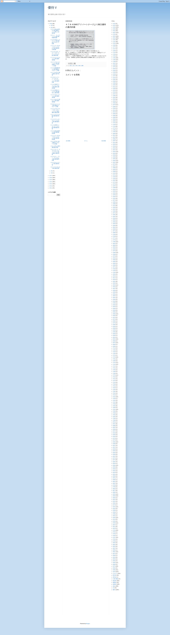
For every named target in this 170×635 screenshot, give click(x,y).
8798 (114, 487)
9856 (114, 550)
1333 (114, 45)
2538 (114, 103)
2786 (114, 130)
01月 (114, 23)
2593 (114, 108)
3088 (114, 167)
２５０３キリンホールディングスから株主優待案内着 (55, 121)
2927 (114, 149)
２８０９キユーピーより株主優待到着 (55, 164)
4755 (114, 270)
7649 (114, 404)
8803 (114, 488)
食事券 (114, 584)
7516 (114, 384)
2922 (114, 148)
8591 (114, 478)
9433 (114, 521)
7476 (114, 375)
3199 (114, 187)
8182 (114, 442)
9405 (114, 517)
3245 (114, 194)
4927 (114, 288)
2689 (114, 117)
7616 (114, 396)
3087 (114, 166)
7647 (114, 402)
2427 (114, 94)
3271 (114, 200)
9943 (114, 557)
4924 (114, 286)
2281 (114, 79)
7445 (114, 369)
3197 (114, 185)
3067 (114, 162)
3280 (114, 202)
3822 (114, 243)
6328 (114, 328)
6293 (114, 326)
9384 (114, 512)
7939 (114, 413)
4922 (114, 283)
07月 (114, 34)
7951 (114, 416)
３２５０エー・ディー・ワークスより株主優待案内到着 (55, 158)
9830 (114, 542)
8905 (114, 494)
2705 (114, 124)
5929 (114, 306)
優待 (82, 65)
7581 (114, 391)
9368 (114, 510)
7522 (114, 386)
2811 (114, 135)
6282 (114, 324)
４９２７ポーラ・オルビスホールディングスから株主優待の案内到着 (55, 152)
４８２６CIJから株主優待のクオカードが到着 (55, 143)
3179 (114, 184)
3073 (114, 164)
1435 (114, 50)
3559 (114, 222)
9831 (114, 544)
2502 (114, 99)
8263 (114, 452)
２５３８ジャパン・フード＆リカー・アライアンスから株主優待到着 (55, 80)
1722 (114, 52)
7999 (114, 420)
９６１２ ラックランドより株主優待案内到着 (55, 36)
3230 (114, 193)
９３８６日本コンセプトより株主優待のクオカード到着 (55, 41)
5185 (114, 303)
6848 (114, 341)
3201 (114, 189)
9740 (114, 532)
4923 (114, 285)
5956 (114, 312)
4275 (114, 250)
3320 (114, 207)
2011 (50, 188)
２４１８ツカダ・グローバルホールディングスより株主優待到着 (55, 53)
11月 (114, 41)
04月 (114, 29)
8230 (114, 450)
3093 (114, 169)
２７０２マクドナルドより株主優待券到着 (55, 59)
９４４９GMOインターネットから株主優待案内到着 (54, 126)
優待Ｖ (52, 7)
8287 (114, 461)
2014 (50, 181)
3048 (114, 157)
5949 (114, 310)
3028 (114, 155)
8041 (114, 423)
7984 (114, 418)
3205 (114, 191)
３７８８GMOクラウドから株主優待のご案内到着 (54, 91)
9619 (114, 528)
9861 (114, 551)
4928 (114, 290)
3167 (114, 180)
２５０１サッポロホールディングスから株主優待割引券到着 (55, 47)
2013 (50, 183)
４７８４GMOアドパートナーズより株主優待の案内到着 (54, 86)
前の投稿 (104, 140)
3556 (114, 220)
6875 (114, 342)
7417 (114, 366)
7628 (114, 398)
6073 (114, 319)
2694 (114, 119)
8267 (114, 456)
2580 (114, 106)
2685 (114, 115)
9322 (114, 508)
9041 (114, 501)
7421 (114, 368)
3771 (114, 238)
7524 (114, 387)
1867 (114, 63)
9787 (114, 537)
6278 (114, 323)
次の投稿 (68, 140)
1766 (114, 57)
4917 (114, 277)
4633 (114, 258)
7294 (114, 360)
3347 (114, 209)
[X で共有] (73, 63)
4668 (114, 265)
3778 (114, 240)
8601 (114, 481)
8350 (114, 467)
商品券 (114, 580)
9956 (114, 564)
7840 (114, 405)
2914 (114, 142)
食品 (114, 586)
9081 (114, 503)
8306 (114, 465)
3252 (114, 198)
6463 (114, 333)
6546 (114, 335)
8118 (114, 433)
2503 (114, 101)
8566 (114, 476)
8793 (114, 485)
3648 (114, 225)
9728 (114, 530)
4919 (114, 279)
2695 (114, 121)
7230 (114, 353)
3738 (114, 236)
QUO (114, 571)
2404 (114, 90)
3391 (114, 214)
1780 (114, 59)
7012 (114, 348)
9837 (114, 548)
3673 (114, 231)
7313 (114, 362)
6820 (114, 339)
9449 (114, 523)
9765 (114, 535)
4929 (114, 292)
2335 (114, 88)
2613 (114, 112)
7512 (114, 378)
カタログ (115, 573)
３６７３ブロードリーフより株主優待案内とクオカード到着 (55, 63)
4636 (114, 259)
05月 (114, 30)
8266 (114, 454)
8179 (114, 440)
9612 (114, 526)
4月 (52, 25)
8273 (114, 459)
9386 (114, 514)
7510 (114, 377)
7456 (114, 371)
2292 (114, 84)
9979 (114, 566)
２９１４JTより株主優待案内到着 (55, 146)
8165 (114, 436)
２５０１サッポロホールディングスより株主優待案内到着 (55, 137)
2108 (114, 72)
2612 (114, 110)
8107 (114, 431)
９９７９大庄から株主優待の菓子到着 (55, 74)
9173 (114, 505)
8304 (114, 463)
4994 (114, 299)
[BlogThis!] (71, 63)
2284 (114, 81)
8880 (114, 492)
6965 (114, 344)
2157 (114, 75)
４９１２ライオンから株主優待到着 (55, 167)
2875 (114, 137)
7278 (114, 357)
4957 (114, 295)
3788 (114, 241)
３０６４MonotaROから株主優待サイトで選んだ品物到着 (55, 31)
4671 (114, 267)
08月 (114, 36)
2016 (50, 177)
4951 (114, 294)
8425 (114, 468)
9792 (114, 539)
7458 (114, 373)
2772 (114, 128)
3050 (114, 158)
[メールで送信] (69, 63)
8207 (114, 445)
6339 (114, 330)
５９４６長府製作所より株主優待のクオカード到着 (55, 69)
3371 (114, 213)
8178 (114, 438)
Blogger (88, 623)
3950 (114, 247)
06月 (71, 65)
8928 (114, 496)
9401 (114, 515)
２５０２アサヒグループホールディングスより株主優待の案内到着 (55, 110)
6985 (114, 346)
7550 (114, 389)
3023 (114, 153)
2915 (114, 144)
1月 (52, 173)
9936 (114, 555)
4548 (114, 254)
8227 (114, 447)
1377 (114, 47)
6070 (114, 317)
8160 (114, 434)
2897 (114, 140)
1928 (114, 65)
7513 (114, 380)
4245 (114, 249)
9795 (114, 541)
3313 (114, 205)
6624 (114, 337)
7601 (114, 393)
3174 (114, 182)
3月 (52, 27)
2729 (114, 126)
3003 (114, 151)
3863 (114, 245)
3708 (114, 234)
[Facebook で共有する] (75, 63)
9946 (114, 560)
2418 (114, 92)
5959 (114, 313)
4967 (114, 297)
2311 (114, 86)
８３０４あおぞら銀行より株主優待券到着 (55, 101)
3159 (114, 178)
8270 (114, 458)
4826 (114, 274)
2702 (114, 122)
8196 (114, 443)
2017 (50, 175)
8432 (114, 470)
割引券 (114, 575)
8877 (114, 490)
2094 (114, 70)
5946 (114, 308)
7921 (114, 409)
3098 (114, 171)
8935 (114, 497)
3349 (114, 211)
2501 (114, 97)
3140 (114, 173)
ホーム (85, 140)
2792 (114, 131)
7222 (114, 351)
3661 (114, 227)
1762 (114, 56)
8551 (114, 474)
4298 (114, 252)
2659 (114, 113)
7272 (114, 355)
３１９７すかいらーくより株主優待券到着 (55, 96)
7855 (114, 407)
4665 (114, 261)
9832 (114, 546)
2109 (114, 74)
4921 (114, 281)
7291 (114, 359)
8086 (114, 425)
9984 (114, 568)
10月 (114, 39)
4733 (114, 268)
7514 (114, 382)
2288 (114, 83)
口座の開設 (115, 578)
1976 (114, 66)
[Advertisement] (86, 127)
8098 (114, 429)
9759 (114, 533)
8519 (114, 472)
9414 (114, 519)
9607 (114, 524)
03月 (114, 27)
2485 (114, 95)
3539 (114, 218)
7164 (114, 350)
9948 (114, 562)
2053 (114, 68)
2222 (114, 77)
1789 (114, 61)
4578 (114, 256)
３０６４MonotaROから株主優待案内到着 (55, 132)
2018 (50, 23)
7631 (114, 400)
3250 (114, 196)
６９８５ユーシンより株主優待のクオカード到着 (55, 105)
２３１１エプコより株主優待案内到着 (55, 116)
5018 (114, 301)
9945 (114, 559)
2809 (114, 133)
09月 (114, 38)
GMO (79, 65)
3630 (114, 223)
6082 (114, 321)
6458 (114, 332)
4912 (114, 276)
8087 (114, 427)
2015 (50, 179)
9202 (114, 506)
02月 (114, 25)
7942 (114, 414)
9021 (114, 499)
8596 (114, 479)
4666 (114, 263)
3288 (114, 204)
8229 (114, 449)
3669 (114, 229)
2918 (114, 146)
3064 (114, 160)
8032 (114, 422)
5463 (114, 304)
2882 (114, 139)
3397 (114, 216)
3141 (114, 175)
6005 (114, 315)
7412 (114, 364)
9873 (114, 553)
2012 (50, 186)
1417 (114, 48)
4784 (76, 65)
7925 (114, 411)
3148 (114, 176)
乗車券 (114, 582)
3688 (114, 232)
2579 (114, 104)
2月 (52, 171)
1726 (114, 54)
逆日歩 (114, 577)
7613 (114, 395)
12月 (74, 65)
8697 (114, 483)
